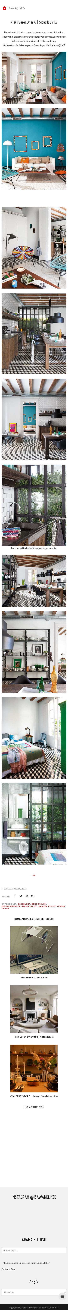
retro (52, 906)
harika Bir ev (29, 906)
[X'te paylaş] (20, 896)
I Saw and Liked (23, 1308)
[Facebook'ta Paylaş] (14, 896)
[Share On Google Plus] (32, 896)
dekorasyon (39, 904)
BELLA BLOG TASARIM (50, 1308)
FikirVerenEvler (11, 906)
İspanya (42, 906)
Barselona (24, 904)
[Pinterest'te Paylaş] (26, 896)
